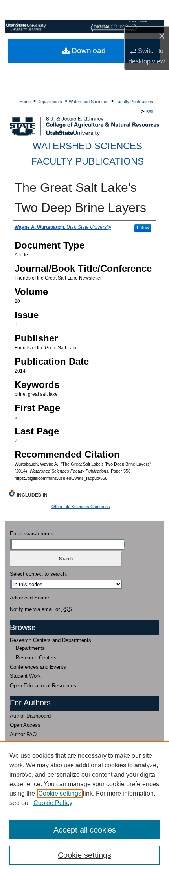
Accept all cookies (84, 830)
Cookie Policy (52, 803)
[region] (84, 807)
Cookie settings (59, 793)
